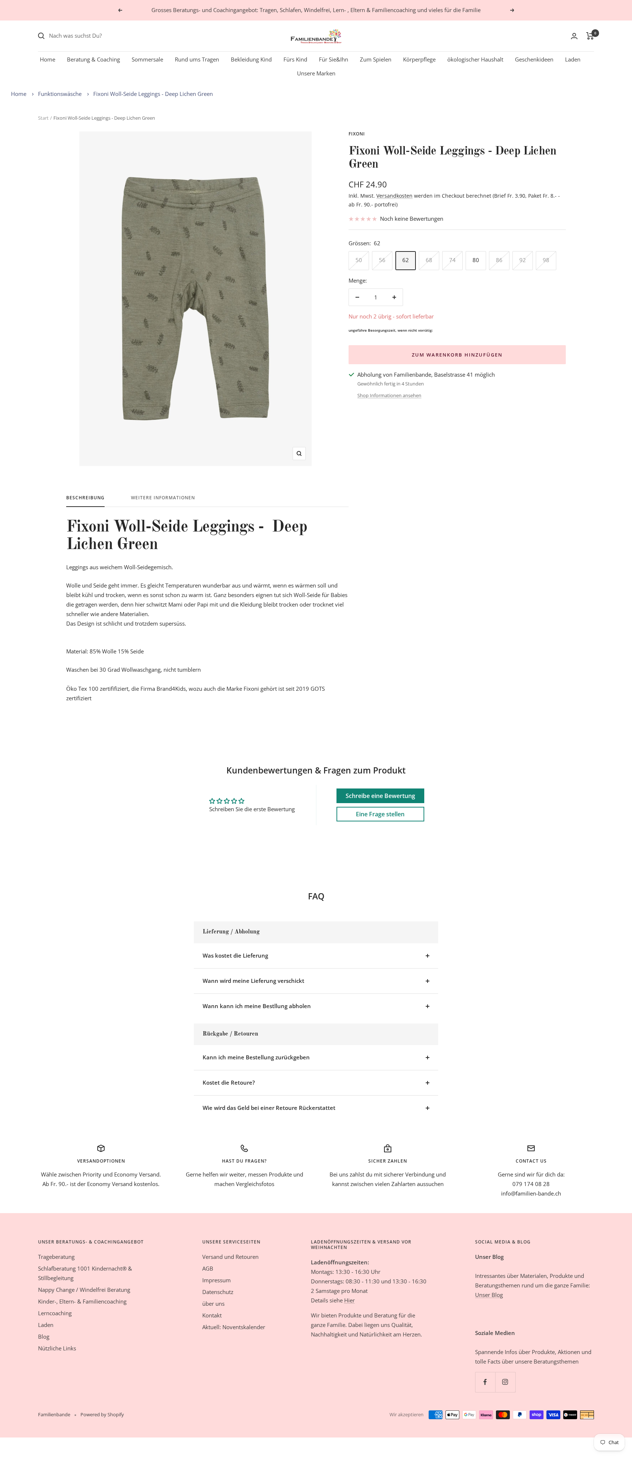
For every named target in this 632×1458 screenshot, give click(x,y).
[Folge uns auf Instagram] (505, 1382)
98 (546, 260)
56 (382, 260)
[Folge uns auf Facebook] (485, 1382)
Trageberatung (56, 1256)
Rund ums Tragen (197, 59)
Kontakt (212, 1315)
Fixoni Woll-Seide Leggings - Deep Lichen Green (153, 93)
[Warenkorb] (590, 36)
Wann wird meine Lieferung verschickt (253, 980)
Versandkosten (394, 195)
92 (522, 260)
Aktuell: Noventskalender (233, 1327)
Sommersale (147, 59)
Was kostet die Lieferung (235, 955)
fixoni (357, 134)
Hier (349, 1300)
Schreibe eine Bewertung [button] (380, 796)
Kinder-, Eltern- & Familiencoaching (82, 1301)
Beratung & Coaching (93, 59)
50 (359, 260)
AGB (207, 1268)
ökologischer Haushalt (475, 59)
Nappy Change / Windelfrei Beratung (84, 1289)
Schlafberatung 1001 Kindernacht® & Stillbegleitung (85, 1273)
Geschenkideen (534, 59)
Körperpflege (419, 59)
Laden (572, 59)
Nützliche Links (57, 1348)
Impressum (216, 1280)
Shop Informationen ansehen (389, 395)
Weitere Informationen (163, 498)
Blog (43, 1336)
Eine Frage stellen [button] (380, 814)
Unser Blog (489, 1294)
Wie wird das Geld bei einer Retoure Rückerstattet (269, 1107)
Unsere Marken (316, 73)
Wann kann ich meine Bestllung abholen (257, 1006)
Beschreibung (85, 498)
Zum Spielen (375, 59)
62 (405, 260)
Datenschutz (217, 1291)
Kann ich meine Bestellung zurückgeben (256, 1057)
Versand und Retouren (230, 1256)
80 (476, 260)
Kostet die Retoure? (229, 1082)
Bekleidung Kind (251, 59)
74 (452, 260)
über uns (213, 1303)
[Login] (574, 36)
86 (499, 260)
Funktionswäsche (60, 93)
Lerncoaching (55, 1313)
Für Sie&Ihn (333, 59)
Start (43, 118)
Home (47, 59)
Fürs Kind (295, 59)
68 (429, 260)
